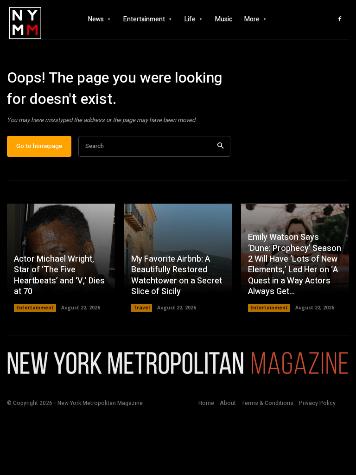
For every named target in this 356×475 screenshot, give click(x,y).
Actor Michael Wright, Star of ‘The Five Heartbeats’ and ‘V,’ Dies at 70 (59, 275)
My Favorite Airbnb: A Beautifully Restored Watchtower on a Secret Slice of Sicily (176, 275)
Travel (142, 307)
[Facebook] (340, 19)
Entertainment (35, 307)
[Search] (220, 146)
